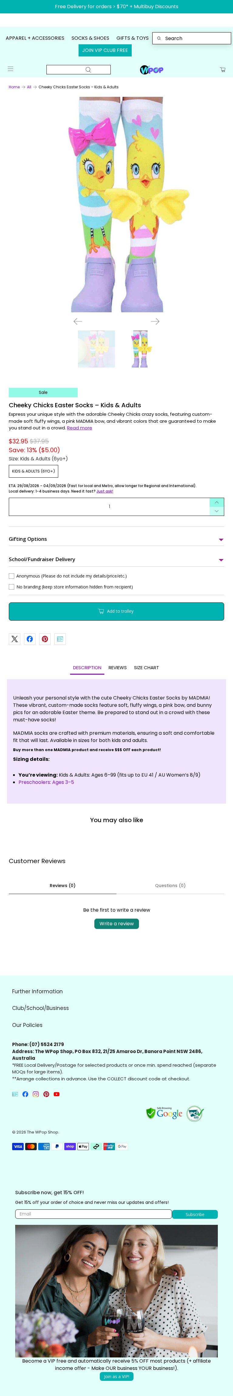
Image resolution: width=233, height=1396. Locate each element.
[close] (61, 678)
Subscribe (93, 711)
